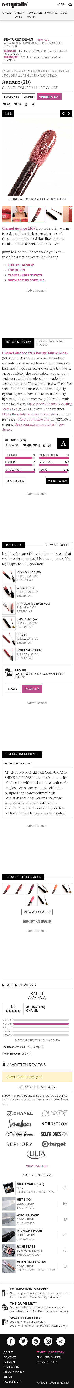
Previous (63, 113)
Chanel (9, 88)
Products (22, 71)
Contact (10, 1357)
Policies (9, 1362)
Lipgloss (63, 71)
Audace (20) (16, 81)
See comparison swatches (35, 424)
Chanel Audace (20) (18, 228)
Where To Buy (57, 481)
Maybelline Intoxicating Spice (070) (29, 414)
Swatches (51, 12)
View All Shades (37, 912)
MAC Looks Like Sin (33, 419)
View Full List (37, 1166)
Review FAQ (11, 1367)
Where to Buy (49, 96)
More (64, 12)
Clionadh (10, 51)
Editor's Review (21, 265)
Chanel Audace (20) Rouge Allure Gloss (35, 352)
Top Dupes (16, 270)
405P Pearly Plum (29, 650)
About (8, 1352)
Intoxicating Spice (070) (33, 603)
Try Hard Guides (48, 1357)
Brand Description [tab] (17, 763)
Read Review (15, 481)
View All (42, 39)
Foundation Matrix (34, 14)
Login (61, 4)
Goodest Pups (47, 1362)
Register (32, 689)
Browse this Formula (26, 280)
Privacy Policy (14, 1372)
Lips (51, 71)
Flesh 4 (22, 635)
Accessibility (13, 1381)
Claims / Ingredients (25, 275)
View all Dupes (57, 545)
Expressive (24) (27, 619)
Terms (8, 1376)
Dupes (29, 96)
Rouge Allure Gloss (20, 76)
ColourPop (11, 57)
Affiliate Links (45, 341)
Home (6, 71)
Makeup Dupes (19, 14)
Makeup (39, 71)
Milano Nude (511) (29, 572)
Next (69, 113)
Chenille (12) (25, 588)
